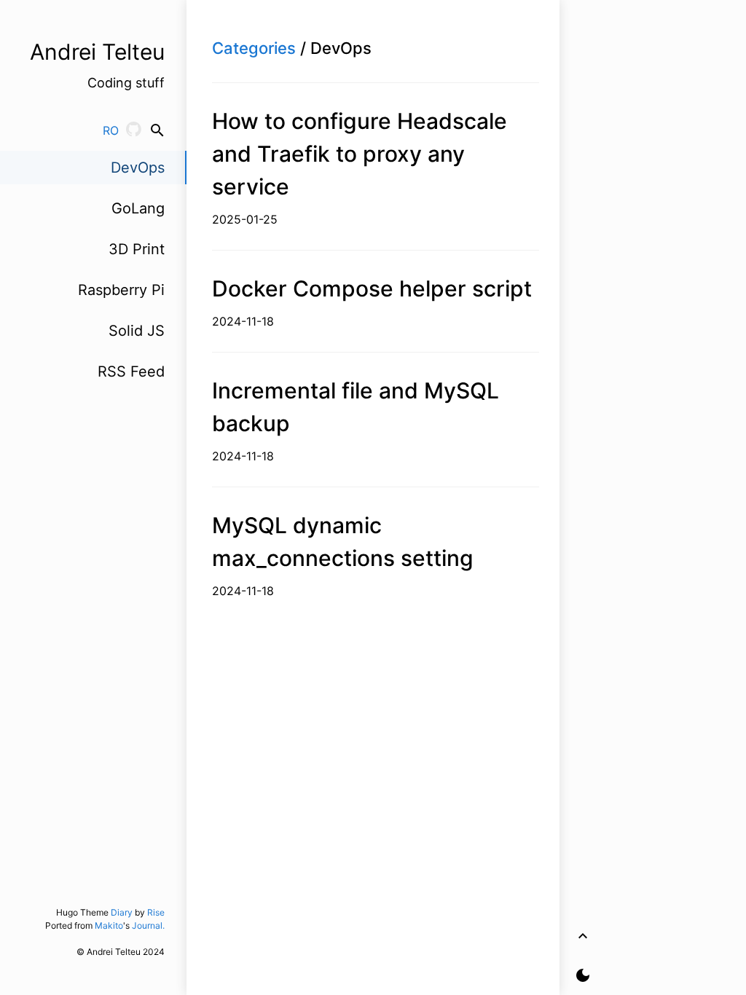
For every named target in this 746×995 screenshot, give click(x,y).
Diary (122, 912)
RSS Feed (131, 371)
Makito (109, 925)
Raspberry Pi (121, 290)
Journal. (148, 925)
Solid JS (137, 330)
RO (111, 130)
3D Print (137, 249)
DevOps (138, 167)
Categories (254, 48)
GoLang (138, 208)
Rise (156, 912)
